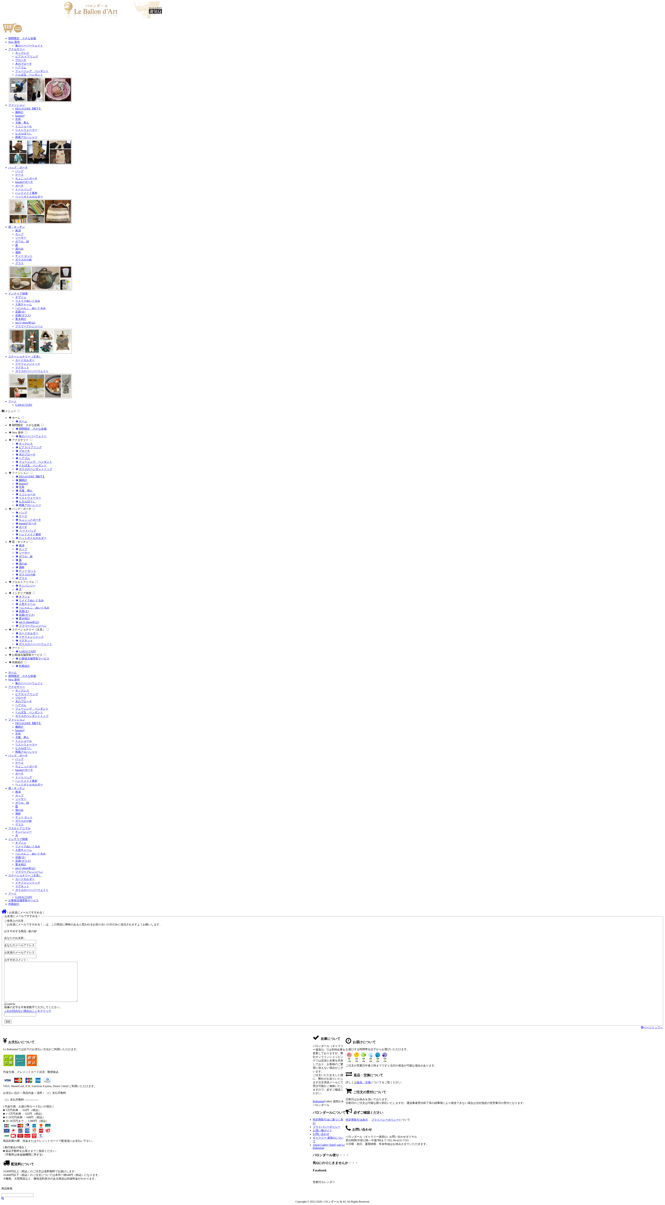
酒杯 (18, 252)
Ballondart (318, 1101)
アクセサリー (16, 49)
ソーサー (20, 237)
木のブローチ (23, 63)
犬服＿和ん (22, 122)
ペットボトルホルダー (29, 196)
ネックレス (22, 52)
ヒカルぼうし (23, 133)
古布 (18, 119)
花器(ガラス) (23, 315)
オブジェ (20, 297)
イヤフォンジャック (27, 363)
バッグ (19, 171)
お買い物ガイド (322, 1130)
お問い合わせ (321, 1134)
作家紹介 (17, 662)
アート (12, 401)
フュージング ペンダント (31, 71)
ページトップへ (653, 1027)
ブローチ (20, 60)
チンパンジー (27, 585)
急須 (18, 230)
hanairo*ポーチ (24, 182)
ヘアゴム (20, 67)
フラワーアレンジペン (29, 326)
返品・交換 (364, 1082)
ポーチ (19, 185)
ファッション (16, 105)
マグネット (22, 367)
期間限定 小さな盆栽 (22, 38)
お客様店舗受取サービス (27, 654)
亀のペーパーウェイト (29, 45)
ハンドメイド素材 (26, 192)
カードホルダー (25, 360)
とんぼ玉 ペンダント (29, 74)
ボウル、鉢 (22, 241)
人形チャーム (23, 304)
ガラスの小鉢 (23, 259)
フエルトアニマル (23, 582)
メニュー (10, 411)
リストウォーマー (26, 129)
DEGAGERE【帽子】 (28, 108)
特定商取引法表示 (357, 1119)
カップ (19, 234)
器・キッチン (16, 226)
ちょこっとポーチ (26, 178)
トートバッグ (23, 189)
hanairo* (20, 115)
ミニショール (23, 126)
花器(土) (20, 311)
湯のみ (19, 248)
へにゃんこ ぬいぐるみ (30, 308)
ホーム (16, 417)
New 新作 (14, 42)
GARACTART (23, 404)
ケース (19, 174)
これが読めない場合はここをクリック (27, 1010)
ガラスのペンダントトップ (35, 469)
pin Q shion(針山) (25, 322)
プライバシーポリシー (385, 1119)
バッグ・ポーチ (18, 167)
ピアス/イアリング (26, 56)
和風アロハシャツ (26, 137)
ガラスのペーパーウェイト (31, 371)
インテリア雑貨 (18, 293)
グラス (19, 263)
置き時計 (20, 319)
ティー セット (24, 256)
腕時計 (19, 112)
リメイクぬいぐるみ (27, 300)
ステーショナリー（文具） (25, 356)
